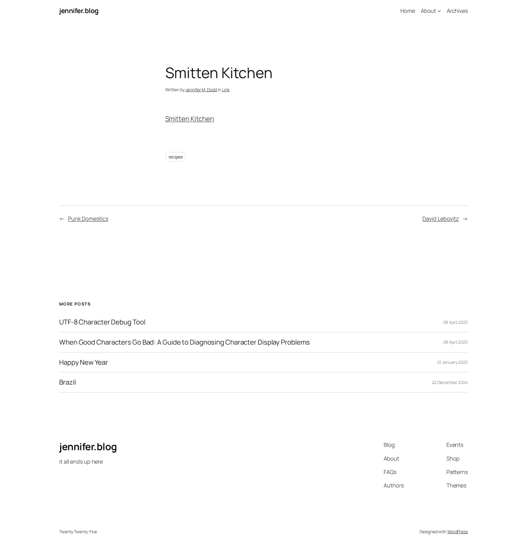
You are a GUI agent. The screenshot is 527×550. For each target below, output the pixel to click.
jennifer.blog (79, 10)
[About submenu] (439, 11)
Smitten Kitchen (189, 118)
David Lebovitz (440, 218)
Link (226, 89)
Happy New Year (83, 362)
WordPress (457, 531)
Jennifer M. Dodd (201, 89)
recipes (176, 157)
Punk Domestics (88, 218)
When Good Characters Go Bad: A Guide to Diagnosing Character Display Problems (184, 342)
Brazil (67, 382)
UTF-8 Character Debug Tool (102, 322)
